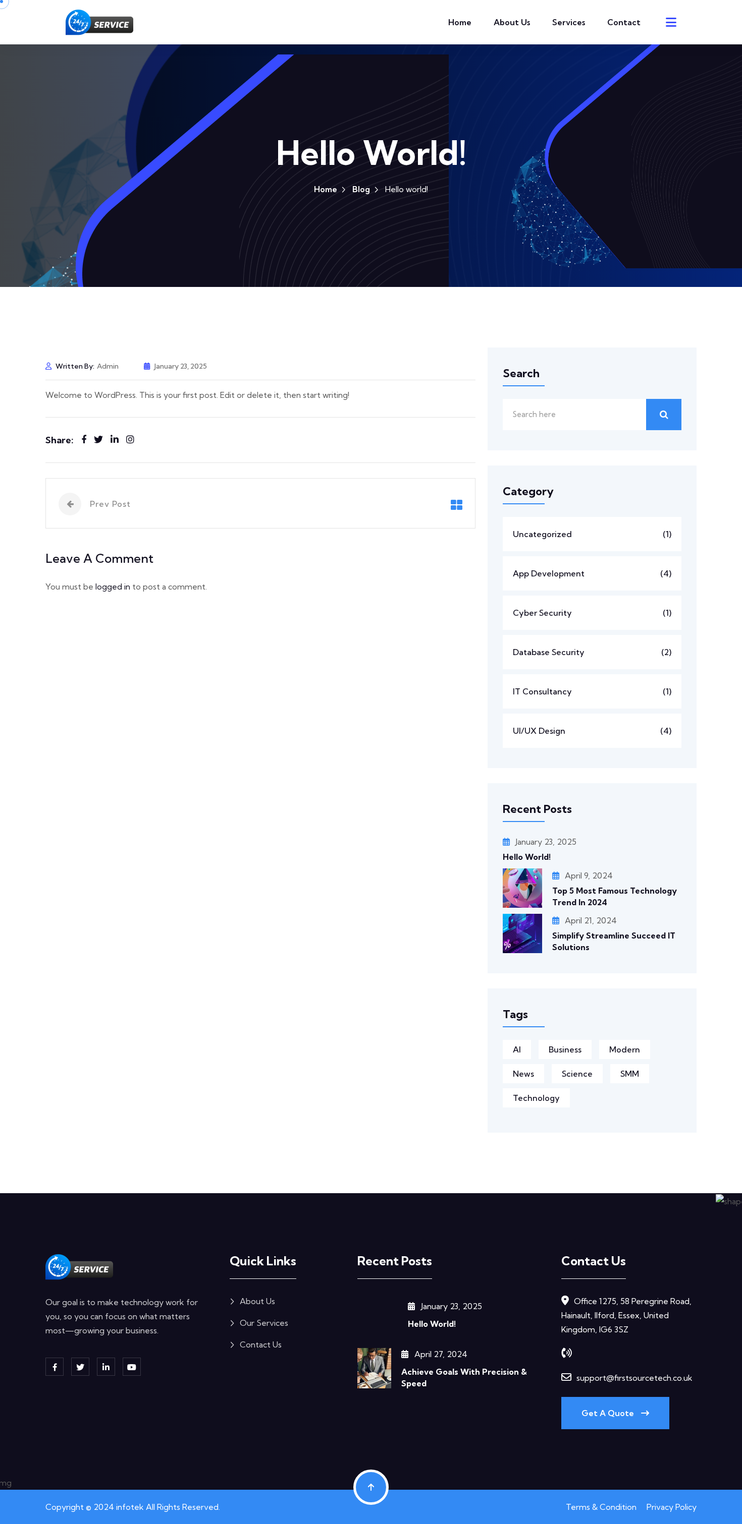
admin (108, 366)
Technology (536, 1098)
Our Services (264, 1323)
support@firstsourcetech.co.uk (634, 1378)
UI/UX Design (592, 731)
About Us (512, 22)
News (523, 1074)
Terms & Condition (601, 1507)
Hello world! (527, 857)
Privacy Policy (672, 1507)
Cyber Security (592, 613)
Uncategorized (592, 534)
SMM (629, 1074)
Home (459, 22)
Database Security (592, 652)
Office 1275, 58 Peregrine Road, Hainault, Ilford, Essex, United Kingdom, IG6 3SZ (626, 1315)
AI (517, 1049)
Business (565, 1049)
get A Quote (608, 1413)
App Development (592, 573)
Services (568, 22)
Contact (624, 22)
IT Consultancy (592, 691)
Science (577, 1074)
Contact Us (261, 1344)
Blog (361, 189)
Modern (624, 1049)
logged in (112, 586)
